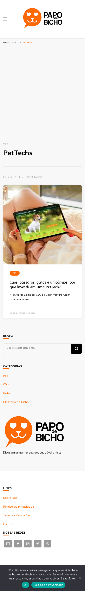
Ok (25, 584)
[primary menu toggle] (5, 19)
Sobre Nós (10, 498)
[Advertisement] (42, 90)
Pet (15, 273)
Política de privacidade (18, 506)
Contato (8, 524)
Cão (6, 384)
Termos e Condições (17, 515)
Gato (6, 393)
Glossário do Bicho (16, 402)
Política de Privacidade (48, 584)
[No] (80, 578)
